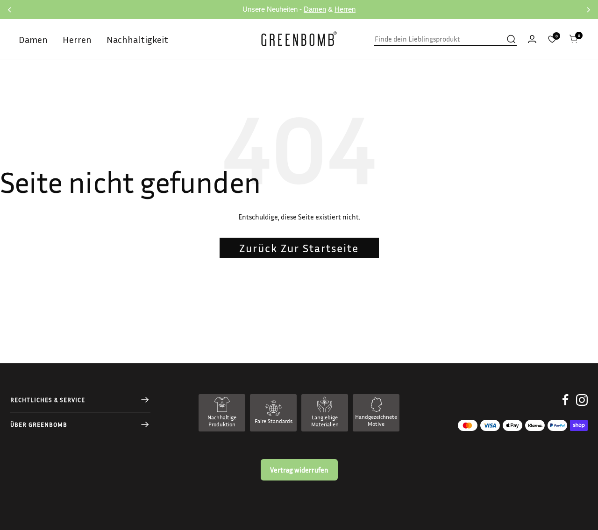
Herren (345, 9)
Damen (315, 9)
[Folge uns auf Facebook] (565, 407)
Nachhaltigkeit (137, 39)
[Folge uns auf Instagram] (582, 407)
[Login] (532, 39)
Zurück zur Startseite (299, 247)
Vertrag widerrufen (299, 470)
